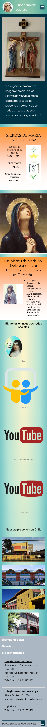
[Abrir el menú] (42, 7)
